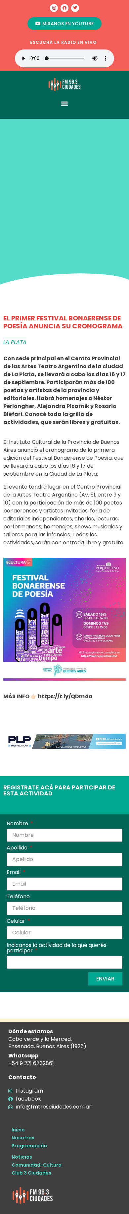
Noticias (22, 1157)
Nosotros (23, 1137)
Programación (29, 1145)
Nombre (18, 824)
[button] (64, 103)
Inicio (18, 1129)
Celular (16, 921)
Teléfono (18, 897)
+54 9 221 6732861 (31, 1063)
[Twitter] (75, 8)
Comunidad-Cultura (37, 1165)
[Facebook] (64, 8)
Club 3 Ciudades (31, 1173)
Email (14, 873)
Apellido (18, 848)
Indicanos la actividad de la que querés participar (57, 948)
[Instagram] (54, 8)
